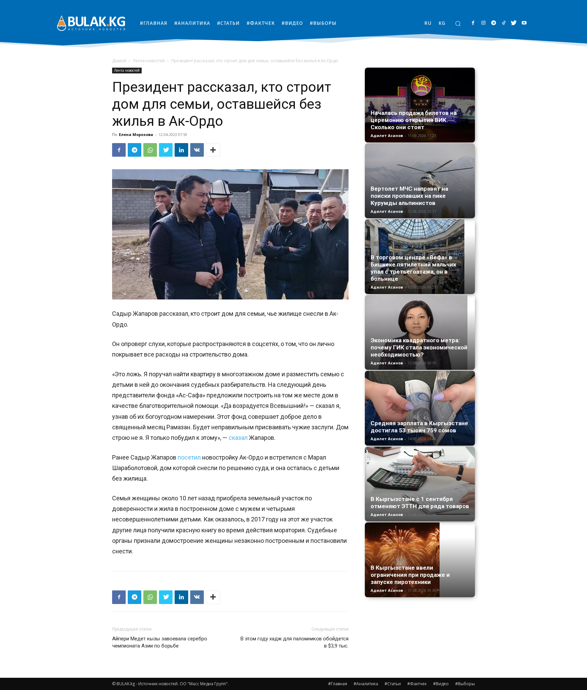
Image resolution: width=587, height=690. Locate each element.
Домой (119, 61)
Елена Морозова (136, 134)
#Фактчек (417, 684)
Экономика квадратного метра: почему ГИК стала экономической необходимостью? (419, 347)
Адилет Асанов (387, 135)
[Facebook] (473, 23)
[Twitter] (514, 23)
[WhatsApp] (150, 150)
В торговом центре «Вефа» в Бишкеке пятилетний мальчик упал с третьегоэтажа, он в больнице (413, 268)
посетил (189, 457)
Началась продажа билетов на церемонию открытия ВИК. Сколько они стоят (414, 120)
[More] (213, 150)
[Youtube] (524, 23)
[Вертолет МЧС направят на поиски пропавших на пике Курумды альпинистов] (420, 180)
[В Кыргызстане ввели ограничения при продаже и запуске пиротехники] (420, 559)
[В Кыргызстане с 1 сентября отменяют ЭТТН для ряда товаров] (420, 481)
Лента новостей (149, 61)
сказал (238, 437)
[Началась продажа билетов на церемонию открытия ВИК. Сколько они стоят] (420, 105)
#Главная (337, 684)
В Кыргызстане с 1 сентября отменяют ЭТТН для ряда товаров (420, 503)
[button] (458, 23)
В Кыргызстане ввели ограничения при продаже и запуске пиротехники (410, 574)
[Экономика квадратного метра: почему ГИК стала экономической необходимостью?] (420, 332)
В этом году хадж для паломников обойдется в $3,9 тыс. (295, 642)
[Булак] (91, 23)
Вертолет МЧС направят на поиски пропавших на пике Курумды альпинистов (409, 195)
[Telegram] (493, 23)
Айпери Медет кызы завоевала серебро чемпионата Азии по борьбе (159, 642)
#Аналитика (366, 684)
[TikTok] (504, 23)
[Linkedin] (181, 150)
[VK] (197, 150)
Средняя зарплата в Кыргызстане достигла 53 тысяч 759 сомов (419, 427)
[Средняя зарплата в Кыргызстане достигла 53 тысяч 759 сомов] (420, 408)
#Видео (441, 684)
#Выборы (465, 684)
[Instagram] (483, 23)
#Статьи (393, 684)
